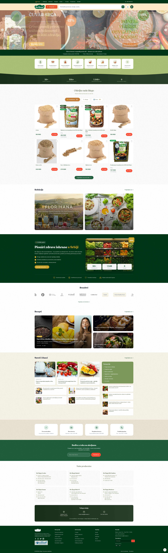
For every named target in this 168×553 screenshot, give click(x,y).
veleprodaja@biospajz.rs (84, 514)
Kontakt (78, 1)
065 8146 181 (107, 478)
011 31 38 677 (108, 495)
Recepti (56, 1)
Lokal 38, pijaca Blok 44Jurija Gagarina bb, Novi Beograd (78, 492)
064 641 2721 (48, 478)
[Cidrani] (81, 294)
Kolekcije (45, 1)
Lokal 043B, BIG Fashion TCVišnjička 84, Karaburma (111, 476)
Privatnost (131, 551)
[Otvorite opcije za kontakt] (164, 549)
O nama (67, 1)
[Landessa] (128, 294)
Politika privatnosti (79, 542)
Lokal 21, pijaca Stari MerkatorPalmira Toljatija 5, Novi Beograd (112, 492)
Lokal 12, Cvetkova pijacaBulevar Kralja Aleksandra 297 (44, 476)
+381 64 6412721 (120, 534)
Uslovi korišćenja (78, 540)
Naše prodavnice (78, 534)
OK (133, 540)
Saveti (61, 1)
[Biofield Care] (39, 295)
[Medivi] (70, 294)
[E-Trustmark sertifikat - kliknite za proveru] (41, 543)
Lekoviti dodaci (58, 540)
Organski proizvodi (59, 534)
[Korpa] (131, 6)
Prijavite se (96, 454)
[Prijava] (127, 6)
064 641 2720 (41, 478)
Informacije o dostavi (79, 538)
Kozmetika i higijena (59, 542)
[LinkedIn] (43, 539)
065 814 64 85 (41, 495)
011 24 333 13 (74, 478)
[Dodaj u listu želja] (57, 106)
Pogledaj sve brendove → (84, 301)
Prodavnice (72, 1)
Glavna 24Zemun (40, 492)
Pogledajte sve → (129, 189)
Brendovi (51, 1)
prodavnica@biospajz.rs (123, 535)
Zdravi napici (57, 536)
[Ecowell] (58, 294)
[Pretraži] (123, 6)
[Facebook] (35, 539)
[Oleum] (119, 294)
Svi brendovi (98, 540)
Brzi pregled (47, 126)
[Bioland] (49, 294)
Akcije (37, 1)
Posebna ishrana (58, 538)
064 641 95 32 (74, 495)
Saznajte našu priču (41, 267)
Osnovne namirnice (59, 532)
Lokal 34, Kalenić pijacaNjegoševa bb (76, 476)
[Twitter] (40, 539)
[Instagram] (38, 539)
